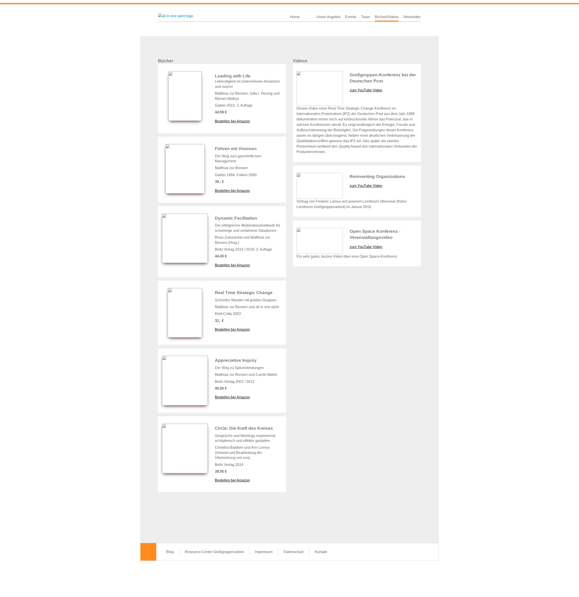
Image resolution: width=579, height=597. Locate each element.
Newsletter (412, 17)
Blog (170, 552)
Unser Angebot (328, 17)
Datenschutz (294, 552)
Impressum (264, 552)
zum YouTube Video (366, 90)
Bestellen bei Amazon (232, 121)
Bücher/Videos (387, 17)
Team (365, 17)
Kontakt (321, 552)
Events (350, 17)
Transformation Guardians (308, 15)
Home (295, 17)
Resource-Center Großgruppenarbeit (214, 552)
